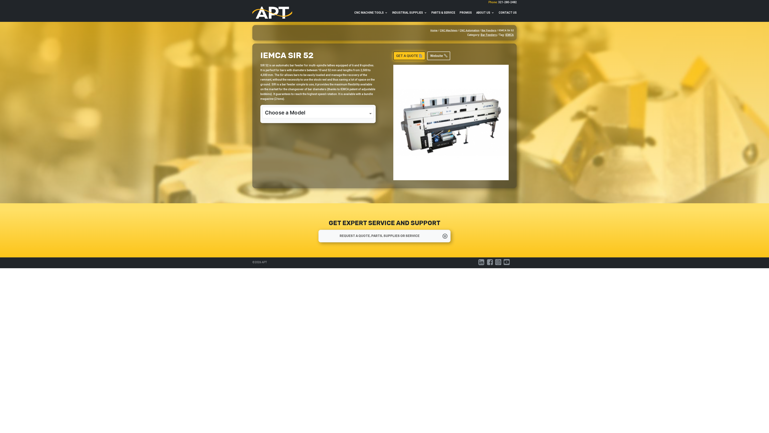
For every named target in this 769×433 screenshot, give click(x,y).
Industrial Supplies (407, 12)
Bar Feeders (488, 30)
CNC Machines (448, 30)
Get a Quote (407, 56)
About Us (483, 12)
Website (436, 56)
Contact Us (508, 12)
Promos (466, 12)
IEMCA (509, 34)
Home (434, 30)
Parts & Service (443, 12)
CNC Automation (469, 30)
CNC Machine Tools (369, 12)
